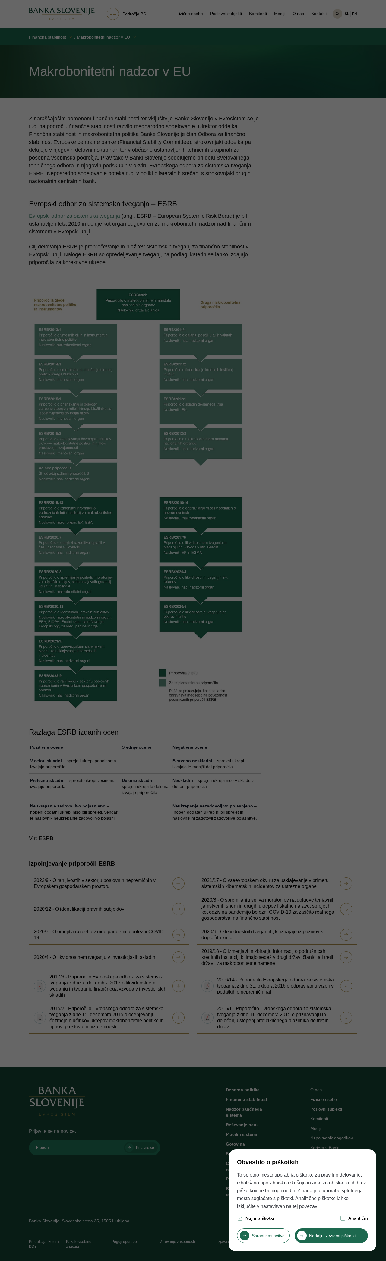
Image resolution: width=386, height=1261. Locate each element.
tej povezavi (305, 1206)
